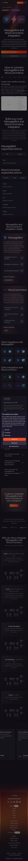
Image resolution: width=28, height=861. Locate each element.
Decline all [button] (14, 443)
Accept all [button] (14, 439)
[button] (14, 446)
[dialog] (14, 430)
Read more (9, 426)
